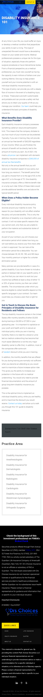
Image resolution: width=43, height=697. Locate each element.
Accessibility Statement (33, 694)
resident (7, 352)
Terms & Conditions (18, 694)
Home (6, 631)
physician (12, 155)
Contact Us (30, 2)
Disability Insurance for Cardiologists (16, 486)
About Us (8, 641)
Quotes (25, 636)
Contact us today (15, 403)
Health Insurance (11, 636)
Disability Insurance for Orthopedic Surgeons (16, 505)
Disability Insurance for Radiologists (16, 476)
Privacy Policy (6, 694)
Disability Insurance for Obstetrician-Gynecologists (18, 496)
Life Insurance (28, 631)
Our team (25, 106)
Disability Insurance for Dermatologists (16, 467)
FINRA (28, 550)
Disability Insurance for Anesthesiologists (16, 457)
